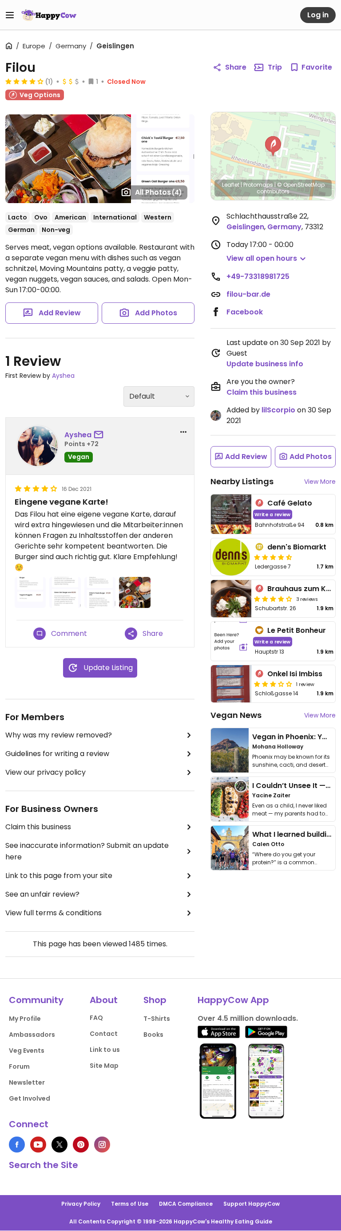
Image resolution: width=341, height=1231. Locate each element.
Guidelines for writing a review (57, 754)
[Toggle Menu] (10, 15)
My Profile (25, 1018)
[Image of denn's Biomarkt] (231, 557)
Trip (275, 67)
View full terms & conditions (53, 913)
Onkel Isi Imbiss (294, 674)
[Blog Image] (230, 750)
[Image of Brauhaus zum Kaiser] (231, 598)
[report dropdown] (183, 432)
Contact (104, 1033)
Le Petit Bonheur (296, 630)
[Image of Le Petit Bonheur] (231, 641)
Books (153, 1034)
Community (36, 1000)
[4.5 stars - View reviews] (273, 557)
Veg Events (26, 1050)
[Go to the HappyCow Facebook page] (17, 1145)
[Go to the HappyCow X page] (59, 1145)
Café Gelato (289, 503)
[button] (273, 146)
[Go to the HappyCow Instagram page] (102, 1145)
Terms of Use (129, 1203)
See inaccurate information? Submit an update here (87, 851)
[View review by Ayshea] (37, 446)
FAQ (96, 1017)
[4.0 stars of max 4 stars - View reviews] (24, 81)
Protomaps (258, 184)
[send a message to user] (100, 435)
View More (320, 481)
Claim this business (38, 827)
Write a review (272, 514)
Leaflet (230, 184)
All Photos (158, 192)
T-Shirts (156, 1018)
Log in (318, 15)
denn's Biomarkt (296, 547)
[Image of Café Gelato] (231, 514)
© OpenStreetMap (301, 184)
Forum (19, 1066)
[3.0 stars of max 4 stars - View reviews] (273, 684)
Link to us (105, 1049)
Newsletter (27, 1082)
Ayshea (63, 375)
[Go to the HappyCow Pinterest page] (81, 1145)
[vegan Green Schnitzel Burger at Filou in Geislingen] (68, 158)
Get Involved (29, 1098)
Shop (155, 1000)
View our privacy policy (45, 772)
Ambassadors (32, 1034)
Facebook (244, 312)
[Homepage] (48, 15)
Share (235, 67)
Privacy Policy (80, 1203)
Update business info (264, 364)
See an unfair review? (42, 894)
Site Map (104, 1065)
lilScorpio (278, 410)
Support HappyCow (251, 1203)
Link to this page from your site (58, 875)
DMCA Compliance (186, 1203)
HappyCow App (233, 1000)
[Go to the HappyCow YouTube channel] (38, 1145)
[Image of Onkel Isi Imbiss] (231, 683)
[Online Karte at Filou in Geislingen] (162, 136)
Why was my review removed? (58, 735)
